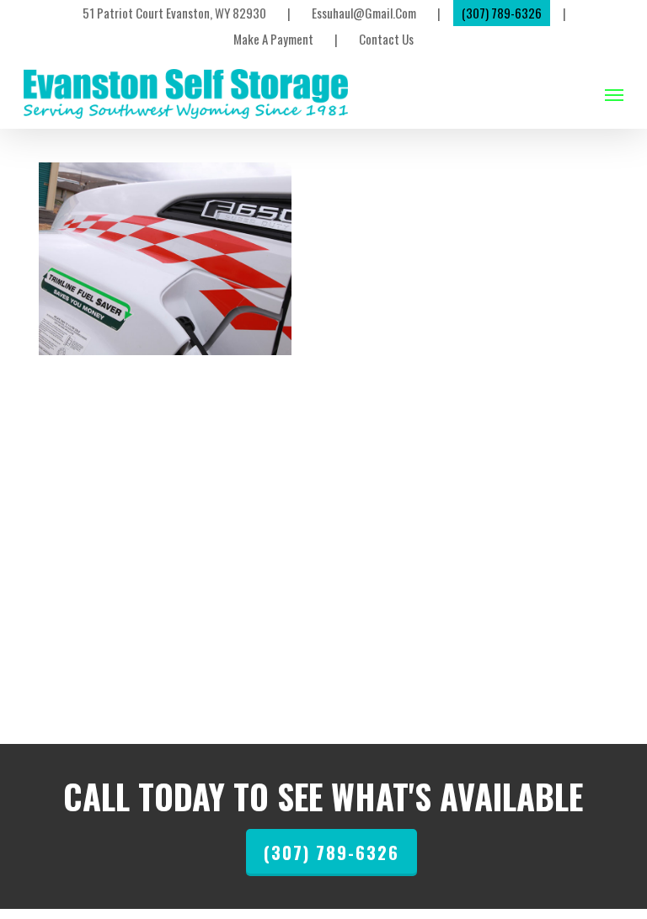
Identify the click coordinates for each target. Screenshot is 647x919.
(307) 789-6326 (331, 852)
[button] (614, 94)
